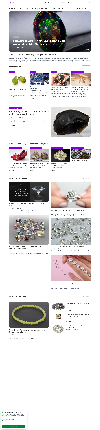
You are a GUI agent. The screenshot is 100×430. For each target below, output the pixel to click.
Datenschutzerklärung (6, 420)
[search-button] (86, 2)
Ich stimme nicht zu (13, 423)
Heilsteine (59, 2)
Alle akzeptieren (14, 426)
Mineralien (70, 2)
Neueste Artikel (34, 2)
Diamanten (53, 2)
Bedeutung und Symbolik (44, 2)
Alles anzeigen (86, 67)
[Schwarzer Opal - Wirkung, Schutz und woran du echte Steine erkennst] (50, 31)
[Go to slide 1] (86, 49)
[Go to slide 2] (87, 49)
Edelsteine (64, 2)
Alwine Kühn (53, 91)
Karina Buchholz (16, 47)
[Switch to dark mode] (90, 3)
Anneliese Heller (12, 93)
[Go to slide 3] (88, 49)
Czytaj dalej (12, 125)
